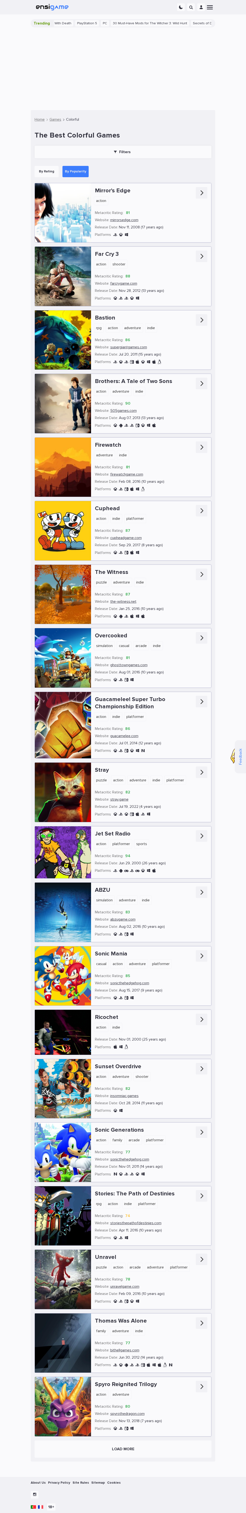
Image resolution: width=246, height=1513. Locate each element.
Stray (102, 769)
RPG (99, 328)
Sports (141, 843)
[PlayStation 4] (121, 298)
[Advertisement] (123, 68)
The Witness (111, 572)
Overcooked (111, 635)
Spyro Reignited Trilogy (126, 1384)
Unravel (105, 1257)
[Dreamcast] (137, 870)
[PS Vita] (115, 362)
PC (68, 23)
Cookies (114, 1483)
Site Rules (81, 1483)
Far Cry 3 (107, 254)
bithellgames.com (124, 1350)
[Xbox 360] (121, 235)
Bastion (105, 317)
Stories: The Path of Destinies (135, 1193)
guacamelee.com (124, 736)
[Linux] (159, 362)
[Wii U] (143, 750)
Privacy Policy (59, 1483)
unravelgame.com (124, 1286)
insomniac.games (124, 1095)
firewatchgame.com (126, 474)
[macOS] (137, 362)
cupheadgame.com (126, 537)
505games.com (123, 410)
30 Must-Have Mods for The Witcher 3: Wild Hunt (113, 23)
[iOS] (154, 362)
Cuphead (107, 508)
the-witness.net (123, 601)
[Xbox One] (115, 298)
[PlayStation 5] (143, 814)
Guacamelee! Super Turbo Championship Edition (130, 703)
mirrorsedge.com (124, 220)
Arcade (141, 645)
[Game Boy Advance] (126, 870)
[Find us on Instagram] (34, 1495)
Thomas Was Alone (121, 1320)
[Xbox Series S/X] (126, 814)
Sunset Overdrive (118, 1066)
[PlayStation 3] (115, 235)
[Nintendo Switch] (132, 362)
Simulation (104, 645)
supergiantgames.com (128, 347)
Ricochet (106, 1017)
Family (117, 1140)
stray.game (119, 799)
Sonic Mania (111, 953)
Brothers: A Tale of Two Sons (133, 381)
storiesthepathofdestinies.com (135, 1223)
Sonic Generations (119, 1129)
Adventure (132, 328)
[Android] (121, 425)
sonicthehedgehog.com (129, 983)
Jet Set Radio (112, 833)
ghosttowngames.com (129, 665)
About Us (38, 1483)
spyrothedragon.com (127, 1413)
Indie (151, 328)
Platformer (135, 518)
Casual (124, 645)
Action (101, 200)
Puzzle (101, 582)
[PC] (126, 235)
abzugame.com (122, 919)
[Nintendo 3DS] (115, 1174)
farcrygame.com (123, 283)
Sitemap (98, 1483)
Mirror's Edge (112, 190)
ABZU (102, 889)
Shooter (118, 264)
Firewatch (108, 444)
